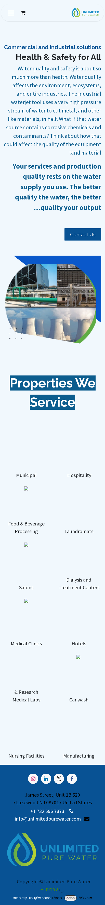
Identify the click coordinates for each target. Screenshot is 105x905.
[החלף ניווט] (11, 13)
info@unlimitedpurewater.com (48, 818)
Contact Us (83, 234)
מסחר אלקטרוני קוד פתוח (32, 898)
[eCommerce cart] (23, 13)
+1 (33, 811)
